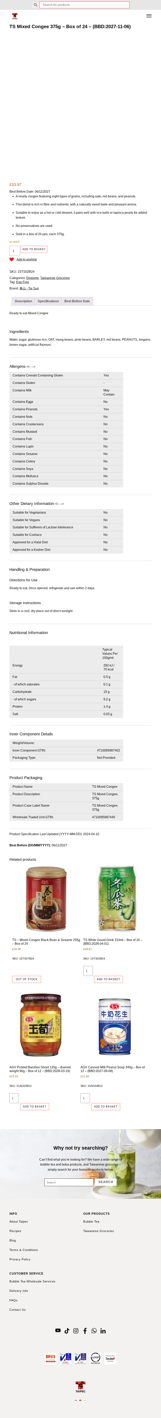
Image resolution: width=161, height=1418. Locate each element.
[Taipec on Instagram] (76, 1330)
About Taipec (18, 1221)
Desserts (32, 278)
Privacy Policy (20, 1259)
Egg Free (22, 282)
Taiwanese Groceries (55, 278)
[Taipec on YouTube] (58, 1330)
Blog (12, 1240)
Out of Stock (27, 979)
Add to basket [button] (108, 979)
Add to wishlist (26, 259)
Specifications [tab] (48, 301)
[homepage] (14, 16)
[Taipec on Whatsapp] (94, 1330)
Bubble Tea (91, 1221)
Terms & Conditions (23, 1250)
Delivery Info (18, 1290)
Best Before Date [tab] (77, 301)
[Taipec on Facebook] (85, 1330)
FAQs (13, 1300)
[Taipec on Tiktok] (67, 1330)
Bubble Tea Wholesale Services (32, 1281)
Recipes (15, 1231)
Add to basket (34, 249)
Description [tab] (23, 301)
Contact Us (17, 1309)
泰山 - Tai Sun (29, 288)
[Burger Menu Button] (149, 16)
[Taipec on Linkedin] (103, 1330)
